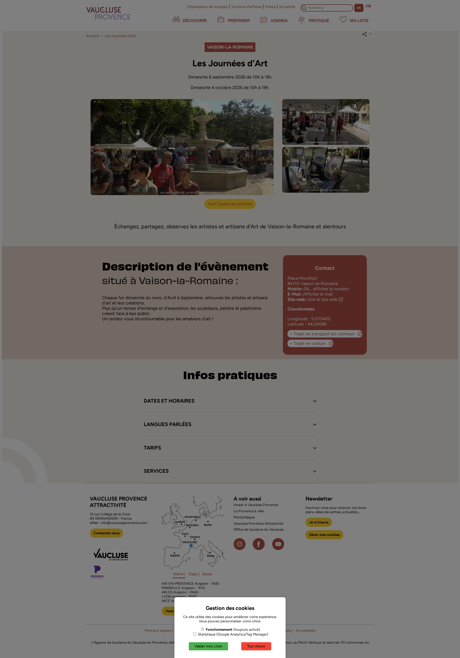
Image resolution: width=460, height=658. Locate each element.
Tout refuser (256, 646)
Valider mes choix (208, 646)
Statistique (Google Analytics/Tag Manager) (232, 634)
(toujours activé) (233, 629)
